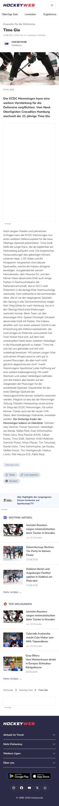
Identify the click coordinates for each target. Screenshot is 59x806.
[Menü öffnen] (52, 5)
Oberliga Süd (10, 14)
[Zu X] (37, 787)
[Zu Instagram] (13, 787)
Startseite (8, 690)
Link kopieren (31, 474)
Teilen (12, 474)
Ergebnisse (50, 14)
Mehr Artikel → (12, 592)
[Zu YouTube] (29, 787)
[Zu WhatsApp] (45, 787)
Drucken (13, 481)
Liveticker (30, 14)
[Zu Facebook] (21, 787)
